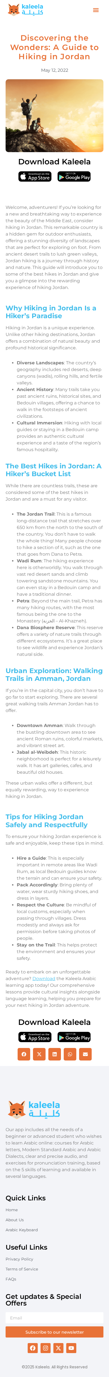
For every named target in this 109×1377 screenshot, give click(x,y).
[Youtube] (71, 1348)
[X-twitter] (58, 1348)
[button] (96, 10)
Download (43, 978)
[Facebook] (33, 1348)
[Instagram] (46, 1348)
